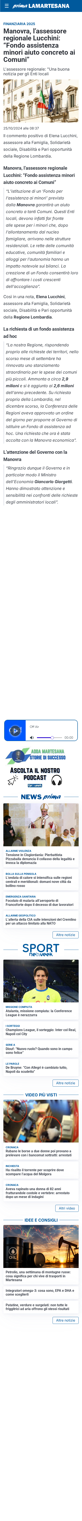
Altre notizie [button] (65, 935)
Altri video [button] (67, 1208)
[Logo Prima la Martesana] (41, 6)
